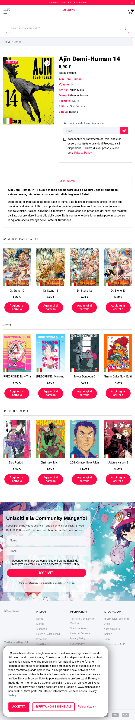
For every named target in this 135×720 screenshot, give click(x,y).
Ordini (107, 623)
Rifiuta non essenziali (53, 706)
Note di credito (112, 628)
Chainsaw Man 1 (51, 462)
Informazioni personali (116, 618)
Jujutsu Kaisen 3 (118, 462)
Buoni (107, 639)
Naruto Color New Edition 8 (118, 376)
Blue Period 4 (17, 462)
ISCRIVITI (46, 573)
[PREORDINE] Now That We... (17, 376)
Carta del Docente (80, 633)
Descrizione (67, 180)
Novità (39, 618)
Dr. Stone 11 (50, 290)
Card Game (42, 644)
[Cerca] (124, 28)
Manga (40, 623)
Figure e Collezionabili (48, 634)
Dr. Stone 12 (84, 290)
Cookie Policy (77, 643)
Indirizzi (108, 634)
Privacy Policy (83, 152)
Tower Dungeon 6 (84, 376)
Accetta (18, 706)
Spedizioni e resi (79, 628)
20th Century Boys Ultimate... (84, 462)
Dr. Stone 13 (118, 290)
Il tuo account (113, 611)
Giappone (41, 628)
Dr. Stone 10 (16, 290)
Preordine (41, 639)
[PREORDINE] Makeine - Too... (50, 376)
